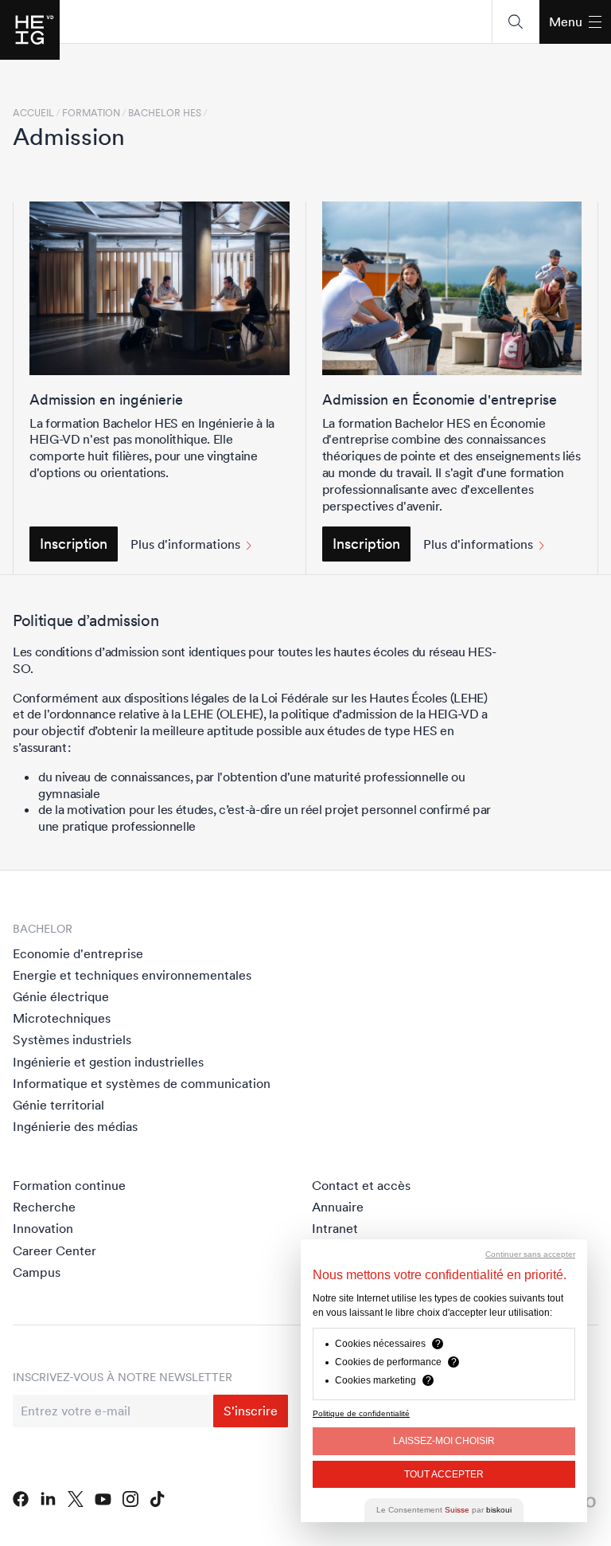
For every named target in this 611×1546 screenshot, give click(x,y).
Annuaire (338, 1207)
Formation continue (69, 1185)
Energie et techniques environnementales (132, 975)
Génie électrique (61, 996)
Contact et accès (361, 1185)
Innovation (43, 1228)
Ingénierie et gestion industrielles (108, 1062)
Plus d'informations (185, 544)
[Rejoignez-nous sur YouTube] (103, 1499)
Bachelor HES (164, 113)
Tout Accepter (444, 1474)
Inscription (73, 543)
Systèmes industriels (72, 1039)
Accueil (33, 113)
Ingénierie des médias (75, 1126)
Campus (36, 1272)
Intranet (335, 1228)
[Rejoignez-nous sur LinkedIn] (48, 1499)
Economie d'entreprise (78, 953)
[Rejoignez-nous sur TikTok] (157, 1499)
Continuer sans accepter (530, 1254)
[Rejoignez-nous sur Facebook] (21, 1499)
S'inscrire (251, 1411)
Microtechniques (62, 1018)
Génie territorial (58, 1105)
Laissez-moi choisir (444, 1440)
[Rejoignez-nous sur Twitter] (76, 1499)
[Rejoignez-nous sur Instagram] (131, 1499)
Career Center (54, 1250)
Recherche (44, 1207)
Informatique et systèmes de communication (141, 1083)
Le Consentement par (444, 1509)
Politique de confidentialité (361, 1413)
